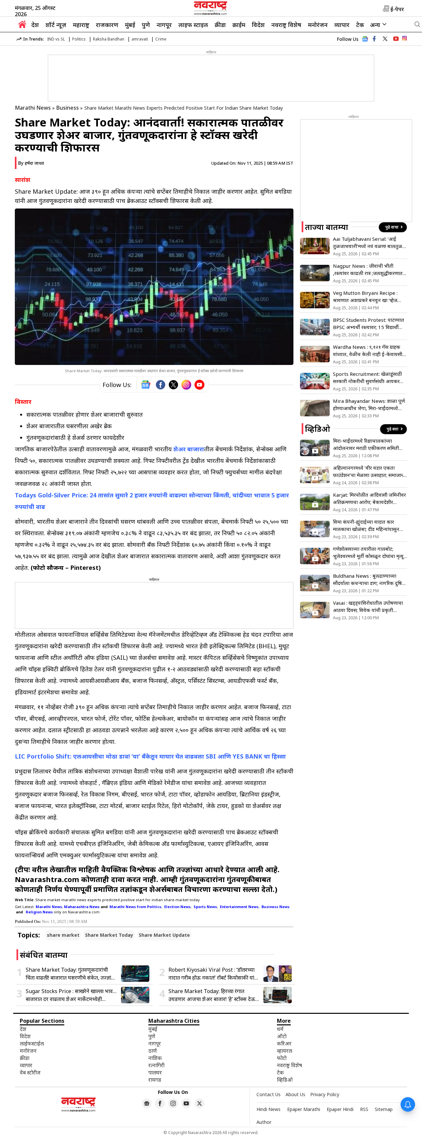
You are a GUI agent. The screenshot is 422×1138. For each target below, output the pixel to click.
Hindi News (268, 1109)
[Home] (22, 26)
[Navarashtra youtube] (396, 39)
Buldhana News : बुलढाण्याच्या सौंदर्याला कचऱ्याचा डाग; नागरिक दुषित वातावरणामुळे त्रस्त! (369, 579)
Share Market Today (109, 935)
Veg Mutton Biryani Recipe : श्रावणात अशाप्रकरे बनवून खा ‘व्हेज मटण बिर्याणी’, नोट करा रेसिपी (365, 297)
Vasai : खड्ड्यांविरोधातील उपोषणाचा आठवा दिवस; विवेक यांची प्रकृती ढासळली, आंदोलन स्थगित (368, 606)
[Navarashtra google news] (147, 1103)
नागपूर (164, 25)
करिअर (284, 1043)
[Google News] (365, 40)
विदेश (258, 25)
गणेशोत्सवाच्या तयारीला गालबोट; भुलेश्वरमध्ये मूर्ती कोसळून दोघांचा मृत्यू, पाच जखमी (369, 552)
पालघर (155, 1072)
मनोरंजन (318, 25)
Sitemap (384, 1109)
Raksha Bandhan (108, 39)
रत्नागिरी (156, 1065)
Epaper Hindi (340, 1109)
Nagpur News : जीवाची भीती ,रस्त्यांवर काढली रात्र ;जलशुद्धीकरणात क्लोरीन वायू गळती (368, 270)
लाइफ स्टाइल (193, 25)
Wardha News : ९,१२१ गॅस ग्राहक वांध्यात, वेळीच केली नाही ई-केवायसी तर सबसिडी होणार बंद (367, 351)
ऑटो (281, 1036)
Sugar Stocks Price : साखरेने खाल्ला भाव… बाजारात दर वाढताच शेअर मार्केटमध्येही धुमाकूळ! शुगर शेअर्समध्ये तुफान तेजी (71, 995)
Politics (79, 39)
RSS (364, 1109)
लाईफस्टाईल (32, 1043)
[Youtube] (199, 385)
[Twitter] (173, 384)
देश (35, 25)
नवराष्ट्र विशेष (286, 25)
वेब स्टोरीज (30, 1072)
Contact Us (268, 1094)
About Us (295, 1094)
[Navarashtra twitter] (385, 39)
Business (67, 107)
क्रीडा (220, 25)
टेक (360, 25)
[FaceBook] (160, 385)
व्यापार (341, 25)
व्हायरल (284, 1050)
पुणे (146, 25)
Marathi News (33, 107)
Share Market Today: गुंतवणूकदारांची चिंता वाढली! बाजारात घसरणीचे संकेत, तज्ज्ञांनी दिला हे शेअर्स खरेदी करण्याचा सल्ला (70, 974)
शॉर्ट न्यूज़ (55, 25)
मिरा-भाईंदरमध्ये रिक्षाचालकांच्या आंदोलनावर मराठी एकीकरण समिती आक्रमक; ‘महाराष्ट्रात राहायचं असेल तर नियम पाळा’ (368, 444)
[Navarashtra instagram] (173, 1103)
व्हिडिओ (285, 1079)
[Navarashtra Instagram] (404, 39)
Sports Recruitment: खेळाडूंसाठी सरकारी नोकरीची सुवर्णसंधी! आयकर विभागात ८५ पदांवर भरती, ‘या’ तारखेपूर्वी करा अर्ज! (367, 378)
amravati (140, 39)
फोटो (281, 1058)
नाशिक (155, 1058)
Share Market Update (164, 935)
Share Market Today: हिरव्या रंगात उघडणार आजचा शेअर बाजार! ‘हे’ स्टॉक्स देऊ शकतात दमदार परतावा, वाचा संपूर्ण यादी (211, 995)
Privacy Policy (324, 1094)
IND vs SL (56, 39)
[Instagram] (186, 385)
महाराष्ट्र (81, 25)
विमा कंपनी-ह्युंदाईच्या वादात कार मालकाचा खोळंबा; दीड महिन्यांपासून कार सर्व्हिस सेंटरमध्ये (366, 525)
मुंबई (130, 25)
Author (263, 1122)
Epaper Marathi (303, 1109)
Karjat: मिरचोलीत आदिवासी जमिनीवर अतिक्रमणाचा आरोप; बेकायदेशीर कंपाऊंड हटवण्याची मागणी (369, 498)
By (31, 163)
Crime (160, 39)
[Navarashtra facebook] (374, 39)
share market (63, 935)
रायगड (154, 1079)
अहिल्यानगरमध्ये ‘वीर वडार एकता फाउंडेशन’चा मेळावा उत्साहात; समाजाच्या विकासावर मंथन (370, 471)
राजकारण (107, 25)
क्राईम (238, 25)
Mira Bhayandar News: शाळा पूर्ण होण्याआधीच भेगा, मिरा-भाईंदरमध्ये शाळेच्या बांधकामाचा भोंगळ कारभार (369, 405)
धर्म (280, 1029)
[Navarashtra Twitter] (199, 1103)
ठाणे (152, 1050)
